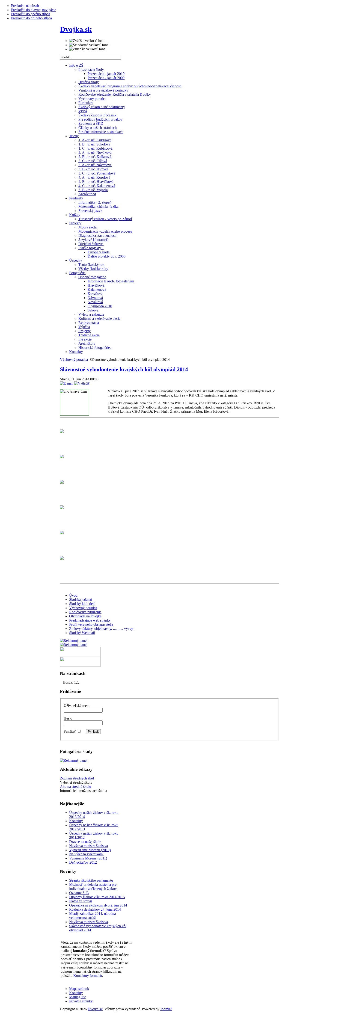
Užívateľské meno (77, 706)
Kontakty (76, 821)
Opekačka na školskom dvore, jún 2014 (98, 905)
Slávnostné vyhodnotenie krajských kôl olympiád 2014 (124, 369)
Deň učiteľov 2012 (83, 862)
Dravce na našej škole (85, 842)
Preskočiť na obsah (25, 6)
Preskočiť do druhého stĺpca (31, 18)
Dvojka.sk (95, 1009)
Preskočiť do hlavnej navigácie (33, 10)
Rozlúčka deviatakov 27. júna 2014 (95, 909)
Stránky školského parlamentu (91, 880)
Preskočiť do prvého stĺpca (30, 14)
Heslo (68, 718)
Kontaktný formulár (87, 975)
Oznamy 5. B (79, 893)
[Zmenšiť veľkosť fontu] (88, 49)
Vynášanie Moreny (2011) (88, 858)
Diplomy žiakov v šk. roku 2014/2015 (97, 897)
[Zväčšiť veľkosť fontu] (87, 41)
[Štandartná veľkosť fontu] (89, 45)
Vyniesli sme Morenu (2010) (90, 850)
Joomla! (166, 1009)
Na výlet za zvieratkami (86, 854)
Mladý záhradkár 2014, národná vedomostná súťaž (92, 916)
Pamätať (70, 731)
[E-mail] (66, 383)
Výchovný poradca (74, 359)
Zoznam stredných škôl (77, 778)
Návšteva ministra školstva (88, 846)
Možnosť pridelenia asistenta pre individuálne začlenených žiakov (93, 887)
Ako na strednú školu (75, 786)
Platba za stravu (80, 901)
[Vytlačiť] (82, 383)
